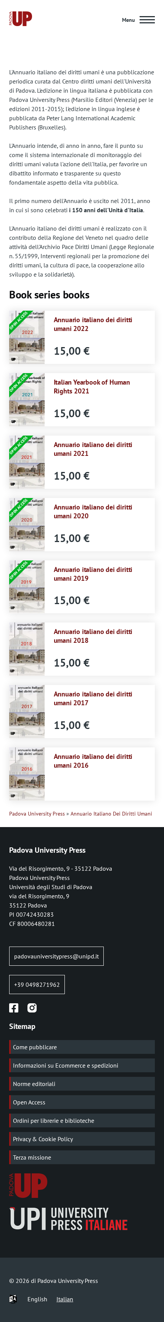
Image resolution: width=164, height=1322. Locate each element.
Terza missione (32, 1157)
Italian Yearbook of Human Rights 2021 (92, 386)
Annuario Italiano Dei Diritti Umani (111, 813)
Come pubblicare (35, 1047)
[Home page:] (20, 20)
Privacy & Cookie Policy (43, 1139)
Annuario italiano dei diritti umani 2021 (93, 449)
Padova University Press (37, 813)
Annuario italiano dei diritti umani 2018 (93, 636)
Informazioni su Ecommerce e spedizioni (65, 1065)
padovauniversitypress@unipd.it (56, 956)
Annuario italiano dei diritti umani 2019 (93, 574)
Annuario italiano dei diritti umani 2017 (93, 698)
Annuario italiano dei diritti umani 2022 (93, 324)
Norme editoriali (34, 1084)
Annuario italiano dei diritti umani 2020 (93, 511)
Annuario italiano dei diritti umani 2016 (93, 761)
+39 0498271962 (37, 984)
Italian (64, 1299)
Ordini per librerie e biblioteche (53, 1120)
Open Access (29, 1102)
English (37, 1299)
